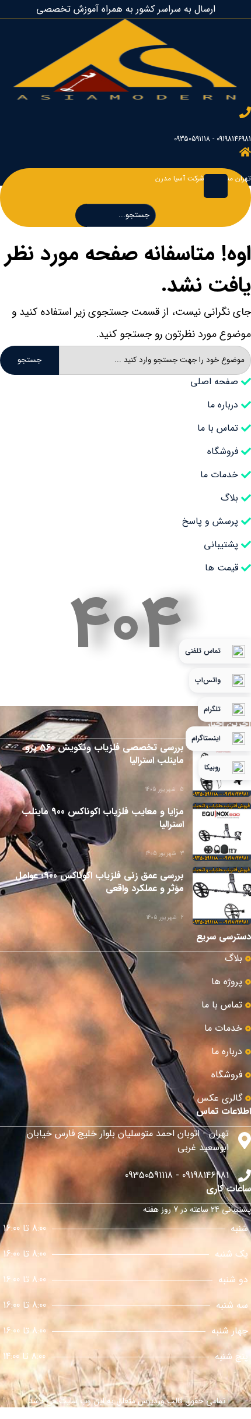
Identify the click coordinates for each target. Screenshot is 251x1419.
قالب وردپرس (160, 1401)
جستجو (29, 360)
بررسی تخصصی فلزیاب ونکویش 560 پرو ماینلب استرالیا (104, 754)
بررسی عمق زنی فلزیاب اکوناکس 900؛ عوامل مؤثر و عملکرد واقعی (99, 882)
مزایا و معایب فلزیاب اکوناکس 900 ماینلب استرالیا (103, 818)
